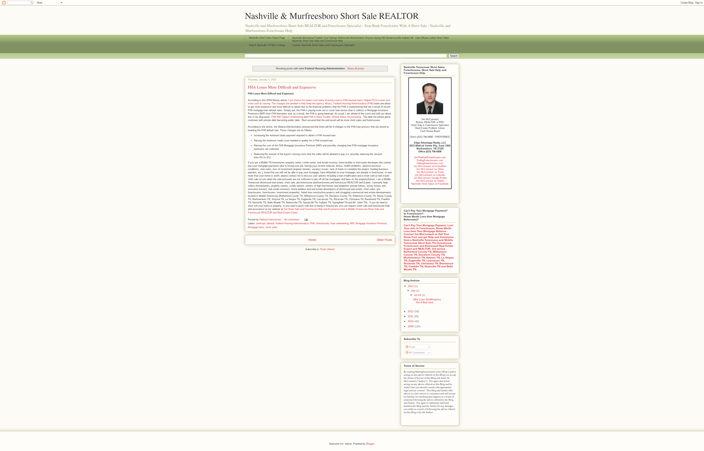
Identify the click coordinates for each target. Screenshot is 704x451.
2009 (411, 326)
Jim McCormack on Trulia (430, 172)
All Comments (416, 352)
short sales (271, 227)
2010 (411, 321)
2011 (411, 316)
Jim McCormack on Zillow (430, 169)
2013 (411, 286)
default (270, 223)
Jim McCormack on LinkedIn (430, 175)
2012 (411, 311)
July (413, 290)
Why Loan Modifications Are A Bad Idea (427, 301)
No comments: (292, 219)
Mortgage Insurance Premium (371, 223)
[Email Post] (305, 219)
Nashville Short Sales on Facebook (430, 183)
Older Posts (384, 239)
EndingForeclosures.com (430, 160)
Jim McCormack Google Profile (430, 178)
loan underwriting (340, 223)
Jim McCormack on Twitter (430, 180)
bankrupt (260, 223)
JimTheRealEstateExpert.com (430, 157)
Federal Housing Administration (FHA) (353, 103)
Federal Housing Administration (292, 223)
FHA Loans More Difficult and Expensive (282, 87)
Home (312, 239)
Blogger (370, 443)
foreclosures (322, 223)
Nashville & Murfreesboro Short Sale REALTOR (332, 15)
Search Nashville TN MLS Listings (267, 45)
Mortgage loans (256, 227)
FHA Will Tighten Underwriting (287, 116)
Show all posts (355, 68)
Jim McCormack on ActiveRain (430, 166)
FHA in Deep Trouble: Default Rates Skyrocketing (334, 116)
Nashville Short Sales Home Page (267, 37)
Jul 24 (418, 295)
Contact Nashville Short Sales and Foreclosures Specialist (324, 45)
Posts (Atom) (327, 249)
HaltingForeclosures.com (430, 163)
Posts (411, 346)
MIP (352, 223)
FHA (312, 223)
